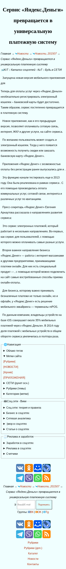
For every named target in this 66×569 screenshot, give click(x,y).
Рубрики (33, 542)
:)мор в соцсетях (16, 423)
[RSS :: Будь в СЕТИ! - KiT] (46, 481)
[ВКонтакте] (20, 471)
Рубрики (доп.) (33, 548)
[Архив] (8, 372)
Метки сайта (13, 356)
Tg (47, 512)
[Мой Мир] (38, 471)
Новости (33, 558)
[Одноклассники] (29, 471)
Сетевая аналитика (18, 418)
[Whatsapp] (38, 481)
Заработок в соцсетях (20, 443)
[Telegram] (20, 481)
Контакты (33, 564)
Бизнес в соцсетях (17, 413)
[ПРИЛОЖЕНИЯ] (14, 377)
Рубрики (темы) (16, 388)
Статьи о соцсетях (17, 429)
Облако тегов (14, 350)
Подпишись (44, 504)
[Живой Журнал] (46, 471)
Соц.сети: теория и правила (23, 407)
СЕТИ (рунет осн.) (17, 383)
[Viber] (29, 481)
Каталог (33, 553)
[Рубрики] (9, 361)
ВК (32, 512)
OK (39, 512)
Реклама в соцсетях (18, 448)
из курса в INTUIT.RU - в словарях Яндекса (28, 430)
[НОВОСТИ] (10, 366)
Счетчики (12, 453)
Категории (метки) (17, 393)
